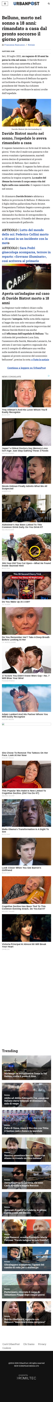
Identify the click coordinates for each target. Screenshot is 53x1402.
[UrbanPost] (26, 3)
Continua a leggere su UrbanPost (26, 367)
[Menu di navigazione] (5, 3)
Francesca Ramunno (14, 44)
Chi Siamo (28, 1344)
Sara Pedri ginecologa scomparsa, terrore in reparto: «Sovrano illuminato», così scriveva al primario (26, 254)
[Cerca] (49, 3)
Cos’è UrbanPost (11, 1344)
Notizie (31, 44)
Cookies (6, 1347)
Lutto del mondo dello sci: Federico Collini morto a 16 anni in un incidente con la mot (25, 236)
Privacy (42, 1344)
